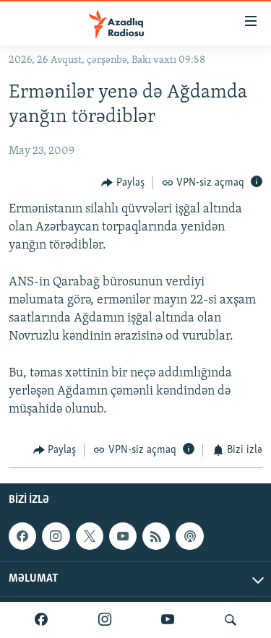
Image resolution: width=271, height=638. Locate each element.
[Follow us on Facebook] (22, 536)
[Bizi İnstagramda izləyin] (104, 620)
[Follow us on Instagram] (55, 536)
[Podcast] (189, 536)
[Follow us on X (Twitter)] (89, 536)
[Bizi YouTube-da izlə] (167, 620)
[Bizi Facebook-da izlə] (41, 620)
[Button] (123, 182)
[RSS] (156, 536)
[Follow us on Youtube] (123, 536)
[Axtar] (230, 620)
